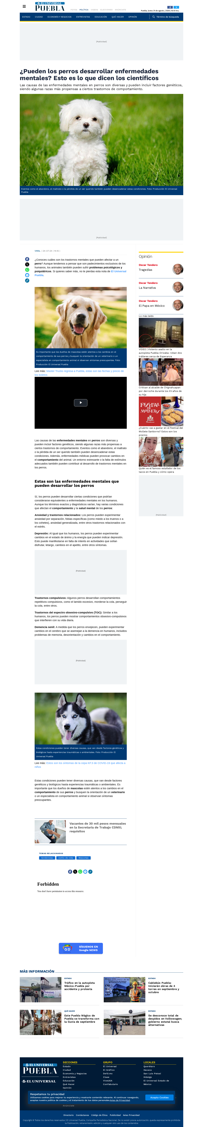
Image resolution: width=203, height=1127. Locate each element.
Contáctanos (82, 1115)
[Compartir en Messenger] (27, 275)
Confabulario (110, 1084)
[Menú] (24, 6)
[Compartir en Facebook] (27, 259)
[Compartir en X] (27, 264)
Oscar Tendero (148, 264)
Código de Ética (99, 1115)
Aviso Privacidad (131, 1115)
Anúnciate (120, 10)
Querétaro (149, 1066)
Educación (101, 17)
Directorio (68, 1115)
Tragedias (145, 269)
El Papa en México (152, 305)
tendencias (47, 858)
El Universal (110, 1066)
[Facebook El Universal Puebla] (170, 7)
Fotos (74, 10)
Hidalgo (148, 1077)
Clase (106, 1077)
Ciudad (39, 17)
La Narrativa (147, 287)
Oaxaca (148, 1070)
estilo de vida (66, 858)
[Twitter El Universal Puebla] (176, 7)
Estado (26, 17)
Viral (37, 251)
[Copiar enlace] (27, 280)
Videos (94, 10)
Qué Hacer (118, 17)
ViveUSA (107, 1080)
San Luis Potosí (152, 1073)
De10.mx (108, 1073)
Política (84, 10)
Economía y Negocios (59, 17)
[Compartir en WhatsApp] (27, 270)
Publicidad (115, 1115)
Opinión (132, 17)
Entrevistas (83, 17)
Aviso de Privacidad (120, 1100)
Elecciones (106, 10)
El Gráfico (108, 1070)
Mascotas (83, 858)
